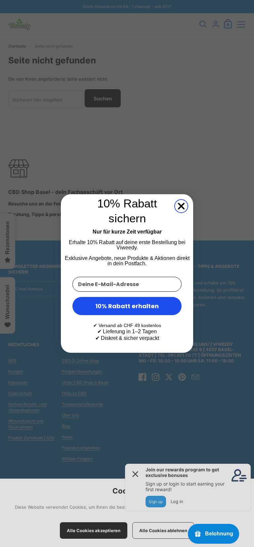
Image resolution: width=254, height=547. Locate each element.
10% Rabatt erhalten (127, 306)
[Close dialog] (181, 206)
